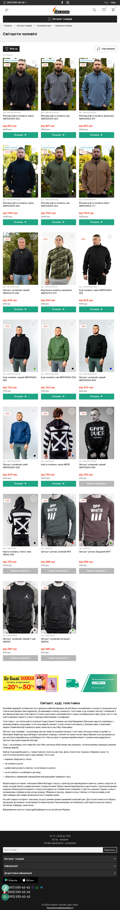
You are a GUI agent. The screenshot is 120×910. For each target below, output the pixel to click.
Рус (113, 2)
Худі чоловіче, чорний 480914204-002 (20, 379)
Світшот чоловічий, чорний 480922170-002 (16, 291)
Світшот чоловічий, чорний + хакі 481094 (19, 640)
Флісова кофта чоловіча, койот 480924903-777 (94, 204)
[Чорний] (73, 107)
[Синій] (111, 368)
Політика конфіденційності (60, 908)
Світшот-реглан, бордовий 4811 (94, 552)
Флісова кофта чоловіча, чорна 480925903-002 (18, 117)
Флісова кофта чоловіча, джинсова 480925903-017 (96, 117)
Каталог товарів (62, 19)
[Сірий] (35, 107)
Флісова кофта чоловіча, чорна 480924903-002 (18, 204)
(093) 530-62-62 (19, 896)
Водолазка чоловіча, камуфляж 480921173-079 (56, 291)
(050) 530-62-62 (19, 892)
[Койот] (35, 191)
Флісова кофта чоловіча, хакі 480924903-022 (55, 204)
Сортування (108, 49)
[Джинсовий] (35, 104)
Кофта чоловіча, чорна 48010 (55, 464)
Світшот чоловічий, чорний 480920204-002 (92, 379)
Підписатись (109, 850)
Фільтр (13, 49)
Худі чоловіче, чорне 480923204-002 (95, 291)
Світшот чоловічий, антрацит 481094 (55, 640)
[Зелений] (111, 543)
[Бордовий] (73, 543)
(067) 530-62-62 (19, 887)
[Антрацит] (35, 630)
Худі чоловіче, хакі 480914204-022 (58, 377)
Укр (106, 2)
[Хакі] (35, 194)
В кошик (18, 135)
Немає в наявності (96, 483)
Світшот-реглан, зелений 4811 (56, 552)
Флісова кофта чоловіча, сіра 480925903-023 (55, 117)
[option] (30, 683)
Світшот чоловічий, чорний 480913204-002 (92, 466)
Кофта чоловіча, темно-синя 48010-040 (17, 553)
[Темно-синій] (73, 456)
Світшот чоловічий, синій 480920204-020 (15, 466)
